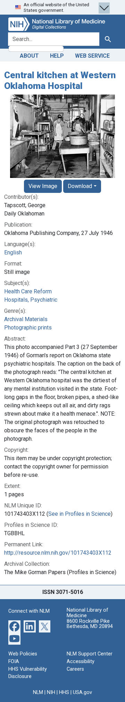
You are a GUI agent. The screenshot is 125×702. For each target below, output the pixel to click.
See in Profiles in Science (79, 514)
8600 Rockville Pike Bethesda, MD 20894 (90, 624)
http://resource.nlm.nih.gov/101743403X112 (57, 552)
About (29, 55)
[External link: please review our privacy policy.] (14, 626)
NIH (51, 692)
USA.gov (82, 692)
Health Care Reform (28, 291)
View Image (42, 186)
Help (57, 55)
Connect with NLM (29, 611)
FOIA (13, 661)
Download (80, 186)
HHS (64, 692)
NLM (38, 692)
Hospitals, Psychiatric (30, 299)
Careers (75, 669)
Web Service (92, 55)
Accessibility (80, 661)
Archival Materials (26, 319)
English (13, 252)
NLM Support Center (89, 654)
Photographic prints (28, 327)
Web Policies (22, 654)
